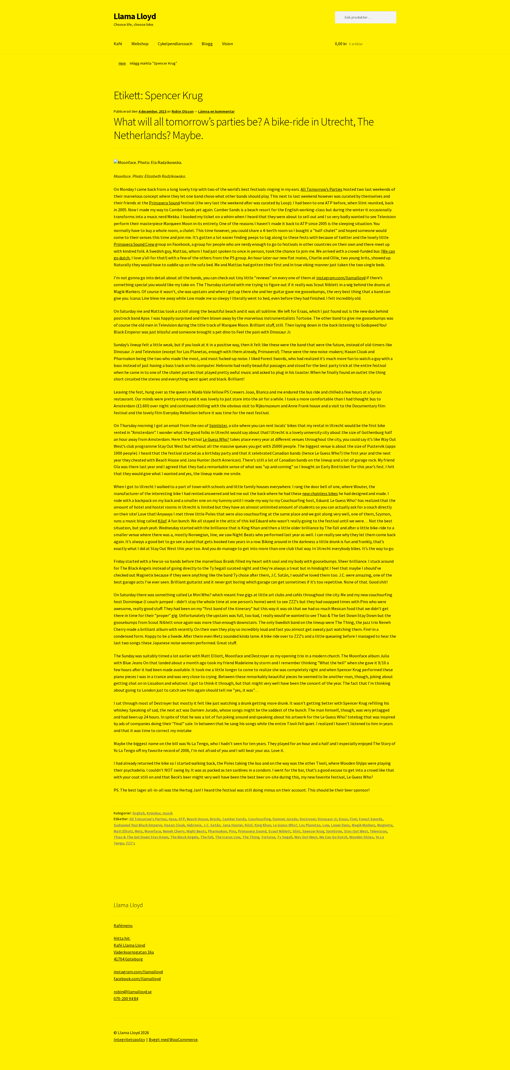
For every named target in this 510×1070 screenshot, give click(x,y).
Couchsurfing (259, 819)
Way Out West (305, 837)
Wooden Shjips (361, 837)
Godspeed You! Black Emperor (138, 825)
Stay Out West (356, 831)
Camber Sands (234, 819)
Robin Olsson (183, 111)
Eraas (343, 819)
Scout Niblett (279, 831)
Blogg (207, 43)
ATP (181, 819)
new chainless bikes (320, 493)
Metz (139, 831)
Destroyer (308, 819)
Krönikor (154, 813)
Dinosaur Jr (327, 819)
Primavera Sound (164, 202)
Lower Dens (340, 825)
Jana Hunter (232, 825)
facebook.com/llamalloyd (137, 978)
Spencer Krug (313, 831)
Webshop (139, 43)
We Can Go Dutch (333, 837)
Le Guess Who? (216, 439)
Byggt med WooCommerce (173, 1039)
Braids (215, 819)
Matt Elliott (123, 831)
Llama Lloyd (135, 16)
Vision (227, 43)
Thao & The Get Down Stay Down (141, 837)
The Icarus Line (227, 837)
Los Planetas (310, 825)
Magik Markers (363, 825)
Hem (122, 63)
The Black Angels (184, 837)
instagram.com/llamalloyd (341, 277)
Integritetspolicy (129, 1039)
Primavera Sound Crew (134, 244)
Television (378, 831)
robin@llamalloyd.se (133, 991)
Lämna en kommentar (216, 111)
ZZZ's (130, 843)
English (139, 813)
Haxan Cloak (174, 825)
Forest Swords (370, 819)
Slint (296, 831)
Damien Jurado (285, 819)
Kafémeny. (123, 925)
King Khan (262, 825)
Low (325, 825)
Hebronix (194, 825)
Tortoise (268, 837)
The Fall (206, 837)
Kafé (118, 43)
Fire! (353, 819)
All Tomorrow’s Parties (321, 189)
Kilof (162, 520)
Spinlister (218, 425)
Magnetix (385, 825)
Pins (232, 831)
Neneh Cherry (174, 831)
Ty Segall (284, 837)
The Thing (250, 837)
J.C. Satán (211, 825)
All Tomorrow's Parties (148, 819)
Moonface (152, 831)
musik (168, 813)
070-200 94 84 (126, 998)
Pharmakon (217, 831)
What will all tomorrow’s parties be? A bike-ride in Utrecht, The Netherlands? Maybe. (244, 128)
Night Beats (196, 831)
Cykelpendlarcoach (175, 43)
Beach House (197, 819)
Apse (173, 819)
